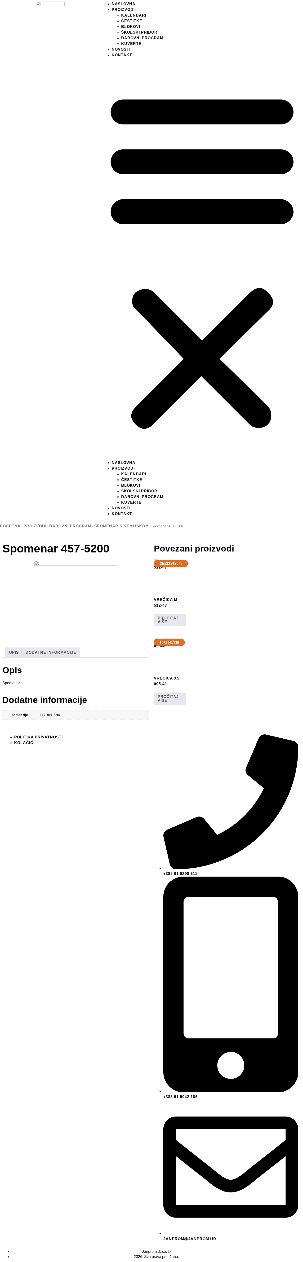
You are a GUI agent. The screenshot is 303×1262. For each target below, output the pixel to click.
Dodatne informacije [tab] (51, 652)
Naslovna (123, 4)
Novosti (121, 49)
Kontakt (122, 55)
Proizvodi (123, 10)
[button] (202, 259)
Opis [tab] (14, 652)
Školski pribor (139, 32)
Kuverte (131, 44)
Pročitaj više (168, 620)
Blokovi (130, 27)
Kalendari (133, 15)
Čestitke (131, 21)
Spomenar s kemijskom (121, 526)
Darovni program (142, 38)
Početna (10, 526)
